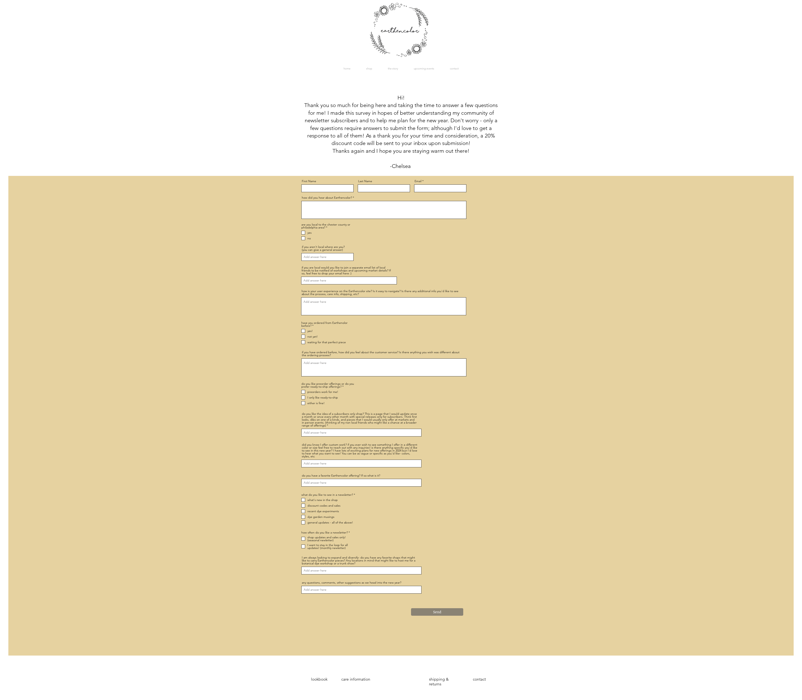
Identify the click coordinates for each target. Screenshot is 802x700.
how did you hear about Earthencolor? (327, 197)
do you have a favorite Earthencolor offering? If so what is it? (341, 475)
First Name (309, 181)
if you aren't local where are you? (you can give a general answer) (323, 248)
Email (418, 181)
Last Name (365, 181)
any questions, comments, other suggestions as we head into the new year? (351, 582)
